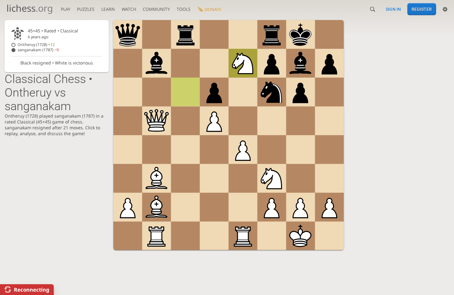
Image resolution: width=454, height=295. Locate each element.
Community (156, 9)
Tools (184, 9)
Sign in (393, 9)
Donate (213, 9)
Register (422, 9)
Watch (129, 9)
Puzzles (86, 9)
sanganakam (38, 49)
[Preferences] (445, 9)
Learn (108, 9)
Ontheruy (36, 44)
